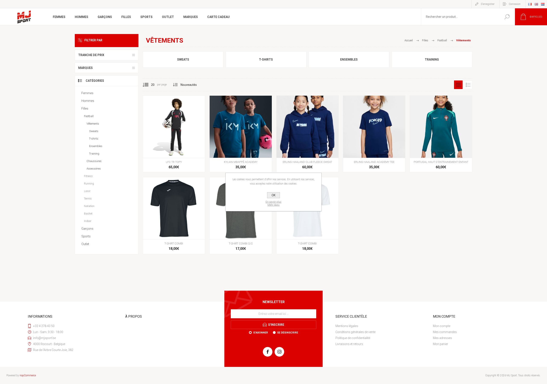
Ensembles (349, 59)
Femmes (87, 93)
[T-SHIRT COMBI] (174, 215)
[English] (536, 4)
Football (89, 116)
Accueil (408, 40)
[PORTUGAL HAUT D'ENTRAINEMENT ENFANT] (441, 134)
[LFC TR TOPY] (174, 134)
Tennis (88, 198)
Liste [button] (468, 84)
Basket (88, 213)
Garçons (87, 228)
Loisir (87, 191)
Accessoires (94, 168)
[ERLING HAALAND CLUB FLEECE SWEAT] (307, 134)
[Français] (530, 4)
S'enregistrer (487, 4)
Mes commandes (445, 332)
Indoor (87, 221)
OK (273, 195)
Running (89, 183)
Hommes (87, 101)
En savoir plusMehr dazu (273, 203)
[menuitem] (381, 326)
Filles (84, 108)
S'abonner (260, 332)
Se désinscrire (287, 332)
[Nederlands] (543, 4)
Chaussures (94, 161)
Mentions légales (346, 326)
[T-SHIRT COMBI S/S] (241, 215)
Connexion (515, 4)
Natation (89, 206)
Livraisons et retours (349, 344)
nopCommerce (28, 375)
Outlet (85, 244)
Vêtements (93, 123)
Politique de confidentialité (352, 338)
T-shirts (266, 59)
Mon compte (441, 326)
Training (432, 59)
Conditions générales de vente (355, 332)
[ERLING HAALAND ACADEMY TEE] (374, 134)
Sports (86, 236)
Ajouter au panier (173, 147)
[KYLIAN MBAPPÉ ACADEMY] (241, 134)
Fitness (88, 176)
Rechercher (507, 16)
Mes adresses (442, 338)
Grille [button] (458, 84)
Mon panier (440, 344)
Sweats (183, 59)
